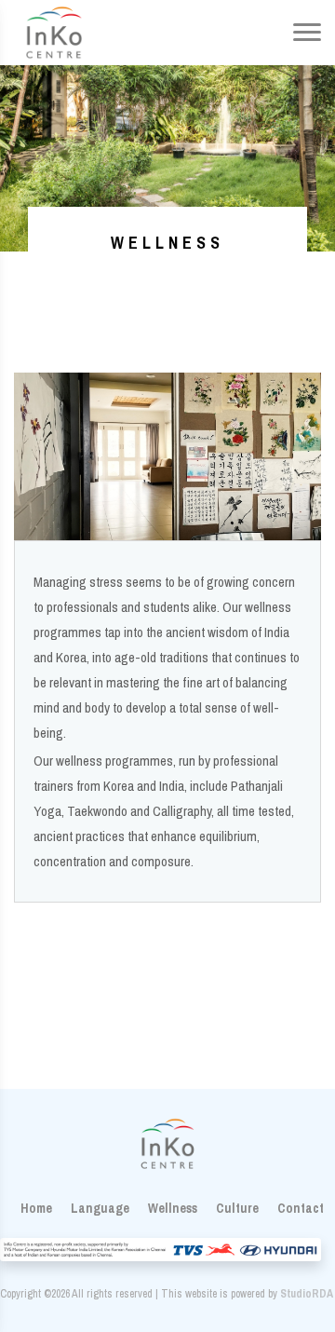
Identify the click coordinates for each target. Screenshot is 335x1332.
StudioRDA (306, 1293)
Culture (237, 1208)
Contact (300, 1208)
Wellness (172, 1208)
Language (100, 1208)
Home (36, 1208)
